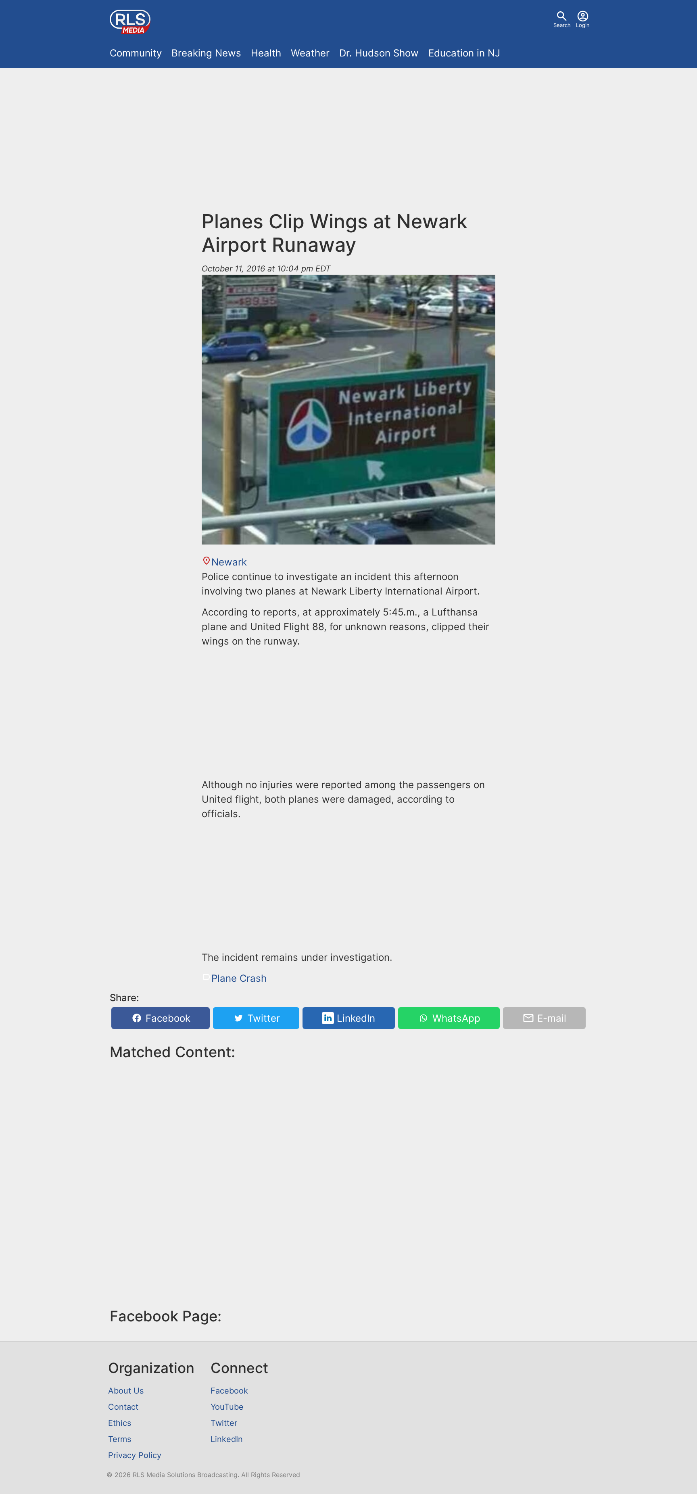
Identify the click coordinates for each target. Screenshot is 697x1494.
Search (562, 25)
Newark (229, 562)
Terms (119, 1439)
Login (583, 25)
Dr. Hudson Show (379, 53)
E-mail (550, 1018)
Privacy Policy (134, 1455)
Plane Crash (239, 978)
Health (266, 53)
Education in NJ (464, 53)
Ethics (119, 1423)
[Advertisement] (348, 133)
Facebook (166, 1018)
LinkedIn (354, 1018)
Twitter (262, 1018)
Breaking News (206, 53)
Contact (123, 1407)
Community (136, 53)
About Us (126, 1391)
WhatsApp (455, 1018)
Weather (310, 53)
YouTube (227, 1407)
